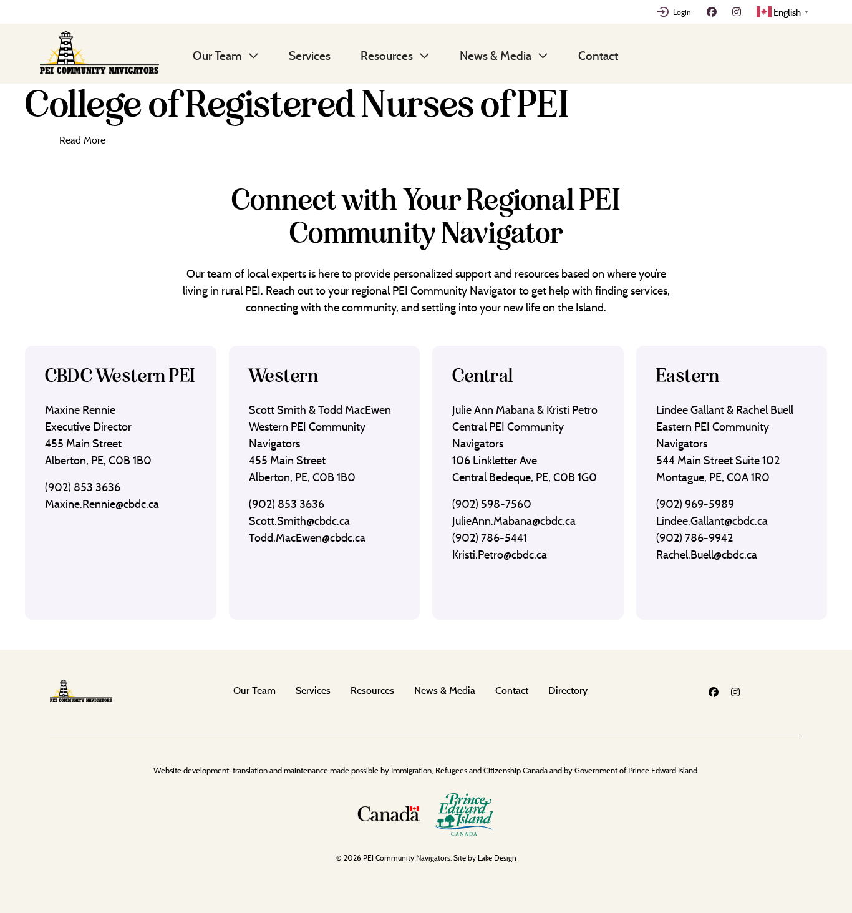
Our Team (217, 55)
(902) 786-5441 (489, 537)
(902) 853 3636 (82, 487)
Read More (82, 140)
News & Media (495, 55)
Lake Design (497, 857)
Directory (568, 690)
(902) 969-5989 (695, 504)
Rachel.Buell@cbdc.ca (706, 554)
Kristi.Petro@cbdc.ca (499, 554)
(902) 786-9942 (694, 537)
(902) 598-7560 (491, 504)
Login (682, 12)
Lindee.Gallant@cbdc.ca (712, 521)
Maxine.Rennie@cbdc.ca (102, 504)
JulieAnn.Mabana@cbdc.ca (514, 521)
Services (310, 55)
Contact (598, 55)
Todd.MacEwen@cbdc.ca (307, 537)
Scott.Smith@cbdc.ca (299, 521)
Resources (387, 55)
